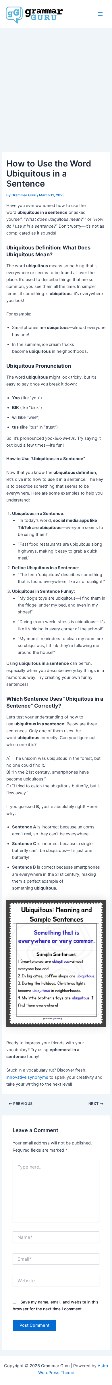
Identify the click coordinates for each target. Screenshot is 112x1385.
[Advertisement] (56, 87)
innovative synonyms (27, 1077)
